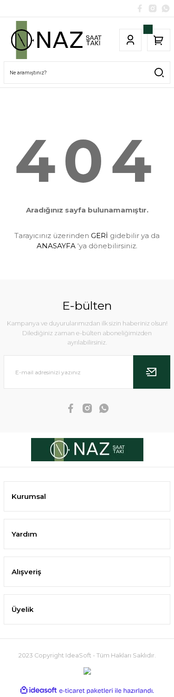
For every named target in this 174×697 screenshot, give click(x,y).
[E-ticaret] (86, 690)
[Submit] (151, 372)
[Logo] (55, 40)
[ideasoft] (38, 690)
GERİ (99, 235)
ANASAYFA (56, 245)
